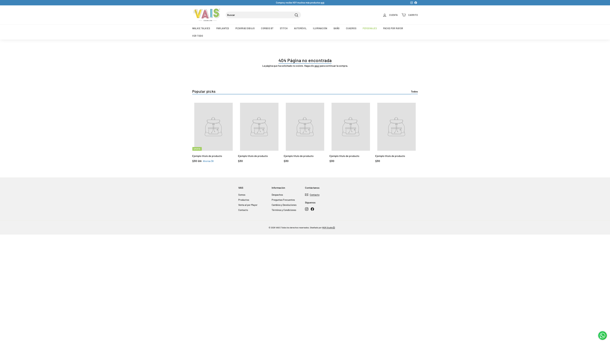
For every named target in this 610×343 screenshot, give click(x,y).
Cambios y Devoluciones (284, 204)
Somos (241, 194)
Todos (414, 91)
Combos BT (267, 28)
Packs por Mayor (393, 28)
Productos (243, 199)
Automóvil (300, 28)
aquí (317, 65)
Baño (337, 28)
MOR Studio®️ (328, 227)
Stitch (284, 28)
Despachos (277, 194)
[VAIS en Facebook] (312, 209)
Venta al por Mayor (248, 204)
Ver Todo (197, 35)
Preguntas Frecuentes (283, 199)
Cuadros (351, 28)
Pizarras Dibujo (245, 28)
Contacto (243, 209)
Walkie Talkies (201, 28)
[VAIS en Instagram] (306, 209)
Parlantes (222, 28)
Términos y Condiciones (284, 209)
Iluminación (320, 28)
